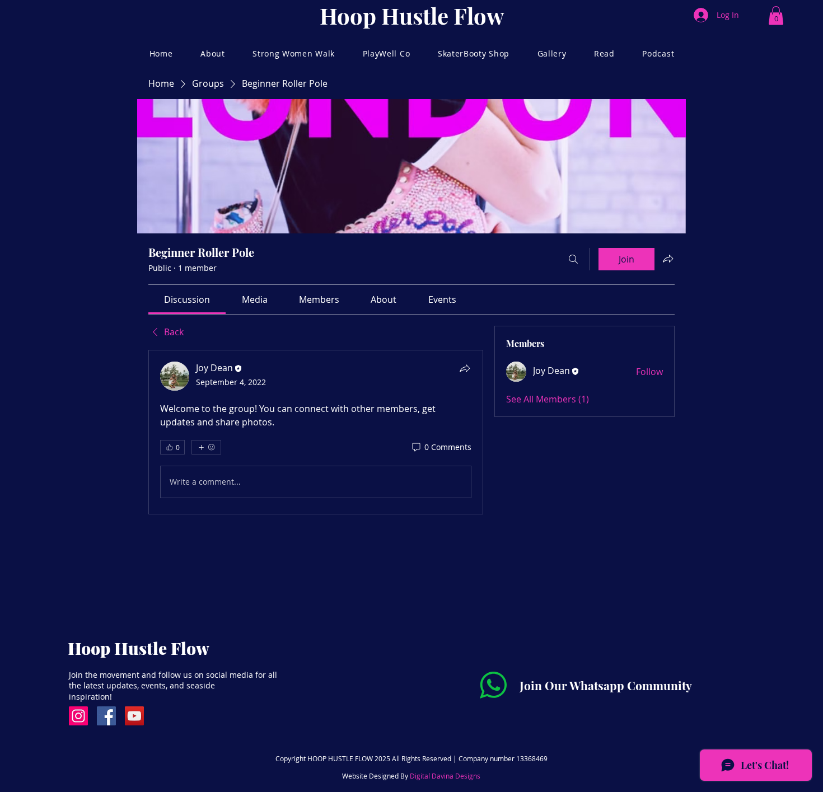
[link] (187, 299)
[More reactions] (206, 447)
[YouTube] (134, 715)
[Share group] (668, 258)
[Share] (464, 368)
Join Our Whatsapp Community (606, 685)
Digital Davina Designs (445, 775)
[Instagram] (78, 715)
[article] (315, 432)
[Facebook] (106, 715)
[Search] (573, 259)
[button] (776, 15)
